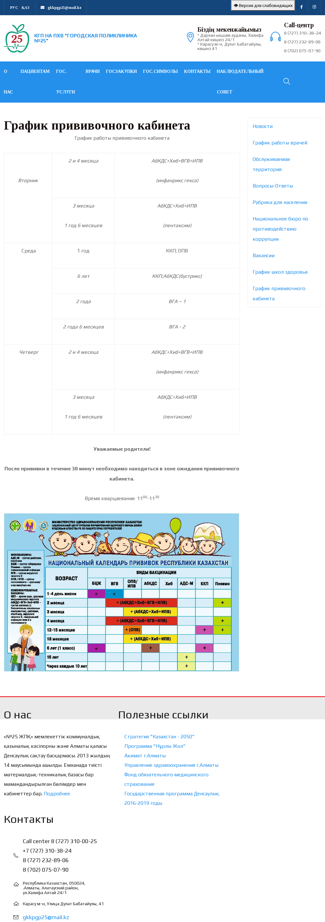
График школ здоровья (280, 272)
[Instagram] (314, 7)
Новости (263, 126)
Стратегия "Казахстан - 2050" (159, 737)
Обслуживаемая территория (271, 164)
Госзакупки (121, 71)
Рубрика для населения (280, 202)
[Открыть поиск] (286, 82)
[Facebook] (301, 7)
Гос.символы (160, 71)
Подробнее (57, 794)
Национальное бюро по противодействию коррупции (280, 229)
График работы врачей (280, 143)
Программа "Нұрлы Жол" (155, 746)
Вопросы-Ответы (273, 186)
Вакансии (264, 255)
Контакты (197, 71)
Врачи (93, 71)
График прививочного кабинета (279, 293)
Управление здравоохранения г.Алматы (171, 765)
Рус (14, 7)
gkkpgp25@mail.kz (46, 917)
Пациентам (35, 71)
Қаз (26, 7)
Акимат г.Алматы (145, 756)
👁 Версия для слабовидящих (263, 5)
